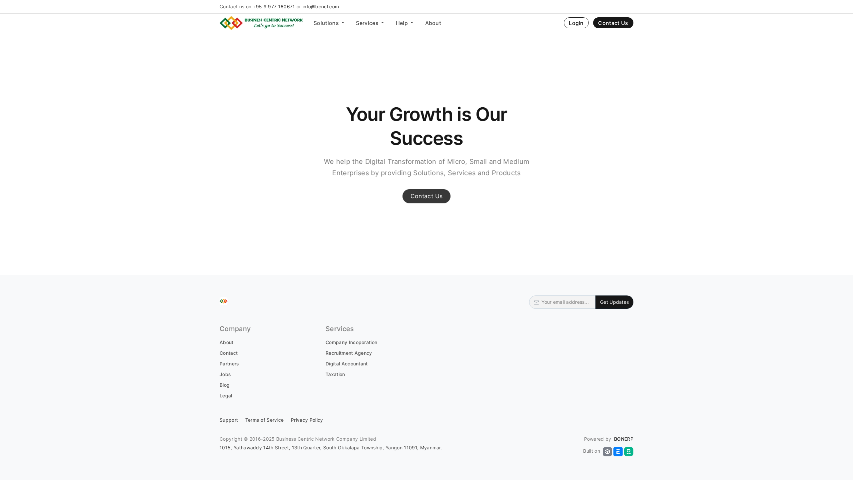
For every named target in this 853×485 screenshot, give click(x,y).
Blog (225, 385)
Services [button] (368, 23)
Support (229, 420)
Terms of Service (264, 420)
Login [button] (576, 23)
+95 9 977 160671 (274, 6)
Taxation (335, 374)
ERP (623, 439)
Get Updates (614, 302)
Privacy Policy (307, 420)
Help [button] (403, 23)
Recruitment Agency (349, 353)
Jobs (225, 374)
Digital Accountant (347, 363)
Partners (229, 363)
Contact (229, 353)
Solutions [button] (327, 23)
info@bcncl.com (321, 6)
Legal (226, 395)
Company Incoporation (351, 342)
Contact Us (613, 23)
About (433, 23)
